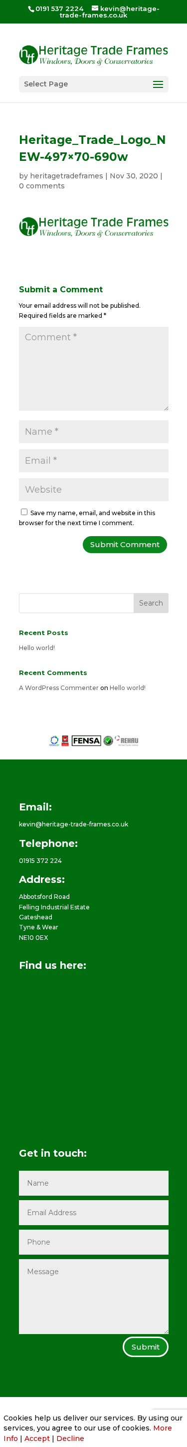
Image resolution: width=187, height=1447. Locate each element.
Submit (146, 1347)
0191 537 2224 (59, 8)
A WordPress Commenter (59, 688)
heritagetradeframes (66, 175)
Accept (37, 1438)
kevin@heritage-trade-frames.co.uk (73, 824)
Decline (70, 1438)
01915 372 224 (40, 860)
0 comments (42, 185)
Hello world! (37, 648)
